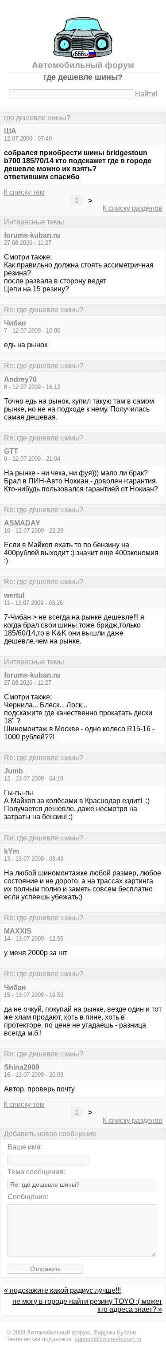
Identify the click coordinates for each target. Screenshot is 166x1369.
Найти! (146, 94)
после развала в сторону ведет (55, 281)
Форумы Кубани (114, 1332)
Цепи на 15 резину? (36, 289)
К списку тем (24, 192)
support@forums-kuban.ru (108, 1339)
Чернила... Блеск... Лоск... (45, 705)
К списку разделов (132, 208)
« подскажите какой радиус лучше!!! (62, 1290)
